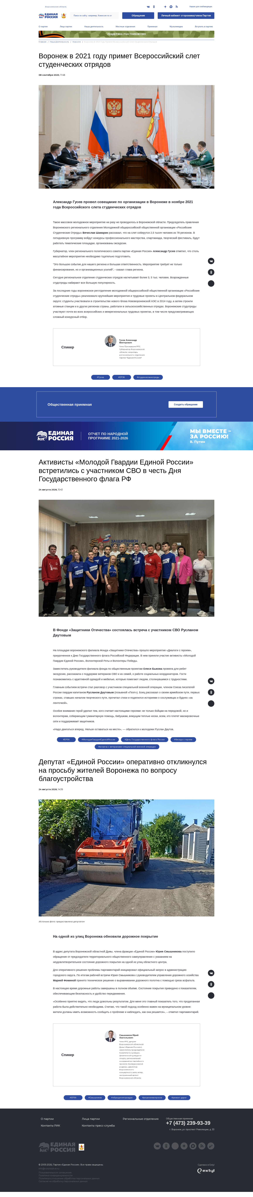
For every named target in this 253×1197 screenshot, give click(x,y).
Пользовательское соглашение (55, 1172)
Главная (42, 42)
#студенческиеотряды (148, 377)
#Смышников (95, 1097)
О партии (43, 26)
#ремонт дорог (179, 1097)
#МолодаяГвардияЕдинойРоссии (98, 739)
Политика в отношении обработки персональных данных (69, 1178)
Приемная (152, 26)
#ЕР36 (121, 377)
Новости (76, 42)
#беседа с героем (183, 739)
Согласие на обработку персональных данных (63, 1181)
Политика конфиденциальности (55, 1175)
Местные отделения (125, 26)
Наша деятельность (93, 26)
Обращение (138, 15)
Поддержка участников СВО (126, 34)
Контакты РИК (50, 1125)
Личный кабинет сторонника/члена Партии (186, 15)
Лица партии (66, 26)
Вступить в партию (204, 26)
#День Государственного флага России (145, 739)
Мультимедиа (176, 26)
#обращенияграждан (122, 1097)
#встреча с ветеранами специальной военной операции (127, 747)
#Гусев (100, 377)
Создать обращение (186, 404)
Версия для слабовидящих (200, 7)
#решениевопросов (152, 1097)
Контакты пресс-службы (98, 1125)
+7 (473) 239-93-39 (188, 1123)
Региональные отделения (141, 1119)
